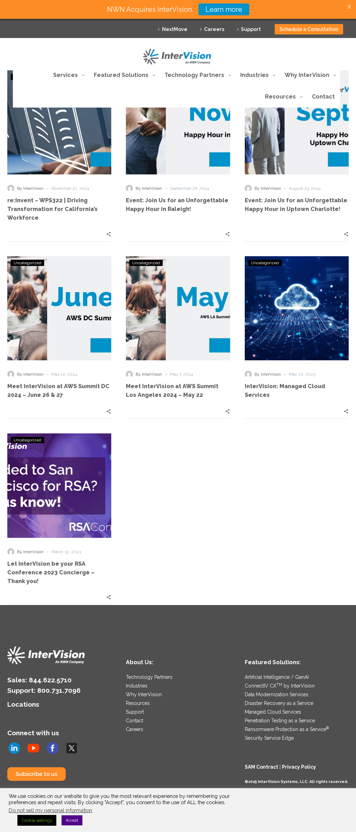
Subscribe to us (36, 774)
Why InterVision (144, 694)
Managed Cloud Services (273, 712)
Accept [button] (72, 820)
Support (251, 29)
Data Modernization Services (276, 694)
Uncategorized (27, 262)
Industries (136, 686)
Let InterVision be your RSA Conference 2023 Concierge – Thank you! (51, 572)
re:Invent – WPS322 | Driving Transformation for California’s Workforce (52, 209)
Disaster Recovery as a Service (279, 703)
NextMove (174, 29)
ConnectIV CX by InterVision (280, 686)
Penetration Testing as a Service (280, 720)
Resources (138, 703)
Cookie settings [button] (37, 820)
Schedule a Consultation (309, 29)
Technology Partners (149, 677)
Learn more (223, 9)
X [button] (349, 7)
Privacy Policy (299, 767)
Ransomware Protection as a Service (287, 729)
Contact (134, 720)
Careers (214, 29)
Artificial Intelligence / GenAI (277, 677)
